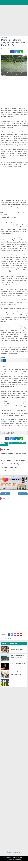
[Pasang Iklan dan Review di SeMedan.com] (14, 852)
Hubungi (22, 857)
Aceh (5, 37)
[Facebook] (12, 51)
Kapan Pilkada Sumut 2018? (16, 680)
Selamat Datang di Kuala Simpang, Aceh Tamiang (13, 453)
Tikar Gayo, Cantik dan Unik (7, 457)
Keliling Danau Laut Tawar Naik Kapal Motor (11, 464)
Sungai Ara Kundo (21, 442)
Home (2, 37)
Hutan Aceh (12, 442)
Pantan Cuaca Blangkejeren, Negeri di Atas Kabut (13, 460)
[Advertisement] (14, 20)
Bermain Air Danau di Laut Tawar (8, 471)
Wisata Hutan (4, 445)
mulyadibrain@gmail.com (7, 421)
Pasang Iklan (15, 857)
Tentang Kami (7, 857)
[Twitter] (16, 51)
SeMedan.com (12, 48)
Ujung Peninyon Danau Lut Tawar (9, 467)
